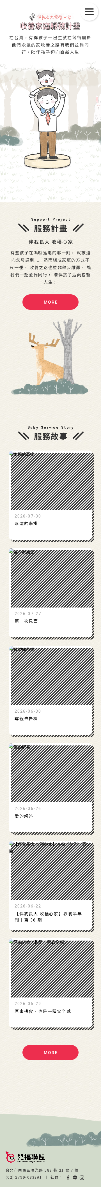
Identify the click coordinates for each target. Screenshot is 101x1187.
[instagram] (82, 1177)
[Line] (75, 1177)
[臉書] (67, 1177)
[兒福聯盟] (25, 1157)
